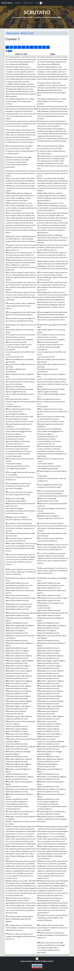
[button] (41, 3)
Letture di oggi (54, 17)
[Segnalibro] (44, 47)
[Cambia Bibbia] (36, 47)
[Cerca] (40, 47)
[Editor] (23, 47)
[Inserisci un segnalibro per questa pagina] (48, 47)
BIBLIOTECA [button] (28, 3)
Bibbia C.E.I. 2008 (27, 33)
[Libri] (7, 47)
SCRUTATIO (7, 3)
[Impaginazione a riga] (15, 47)
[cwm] (36, 3)
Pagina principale (12, 33)
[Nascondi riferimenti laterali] (19, 47)
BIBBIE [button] (17, 3)
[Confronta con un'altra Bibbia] (32, 47)
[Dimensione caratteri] (11, 47)
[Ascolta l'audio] (28, 47)
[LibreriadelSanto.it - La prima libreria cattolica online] (37, 966)
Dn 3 (9, 51)
